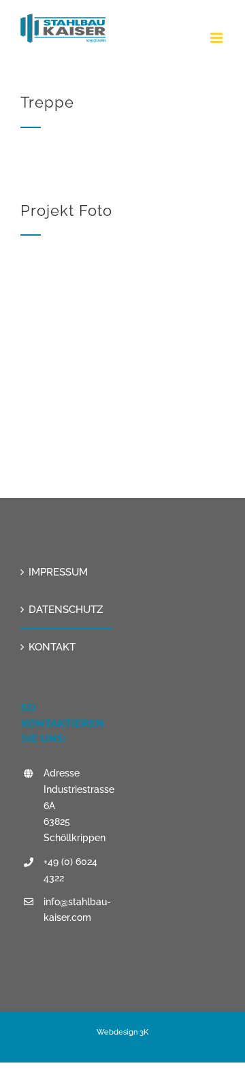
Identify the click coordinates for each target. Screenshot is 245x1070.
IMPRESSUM (58, 572)
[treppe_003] (122, 261)
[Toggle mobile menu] (217, 38)
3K (142, 1032)
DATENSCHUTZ (66, 609)
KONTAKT (52, 647)
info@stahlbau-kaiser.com (77, 910)
